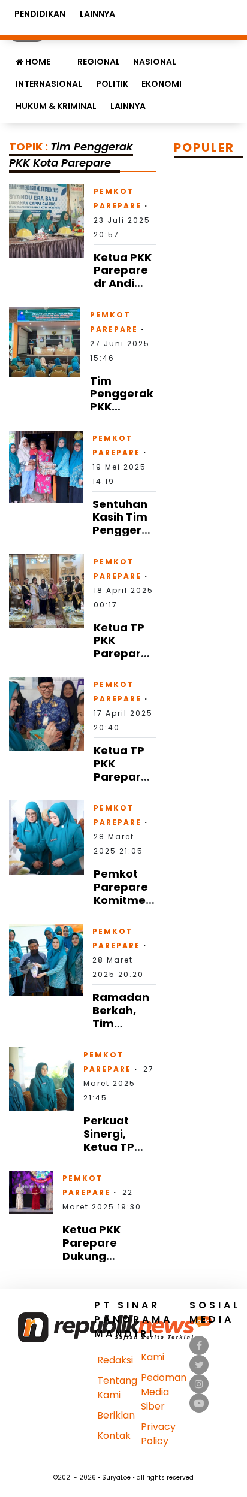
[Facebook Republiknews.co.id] (199, 1346)
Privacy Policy (158, 1434)
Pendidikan (39, 14)
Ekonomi (161, 84)
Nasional (154, 62)
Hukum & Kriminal (56, 106)
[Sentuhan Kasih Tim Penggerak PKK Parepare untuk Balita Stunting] (46, 466)
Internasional (49, 84)
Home (36, 62)
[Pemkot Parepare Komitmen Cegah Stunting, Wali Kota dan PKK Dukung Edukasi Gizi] (46, 836)
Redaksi (115, 1360)
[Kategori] (63, 56)
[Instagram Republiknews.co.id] (199, 1384)
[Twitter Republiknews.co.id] (199, 1365)
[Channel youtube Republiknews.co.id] (199, 1403)
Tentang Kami (117, 1388)
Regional (98, 62)
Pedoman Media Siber (163, 1392)
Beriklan (116, 1415)
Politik (112, 84)
